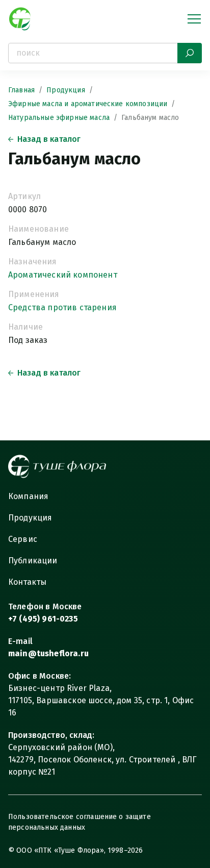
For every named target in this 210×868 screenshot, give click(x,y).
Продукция (65, 90)
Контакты (27, 582)
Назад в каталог (49, 139)
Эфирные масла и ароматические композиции (87, 104)
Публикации (33, 560)
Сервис (22, 539)
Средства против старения (62, 307)
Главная (21, 90)
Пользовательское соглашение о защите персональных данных (79, 822)
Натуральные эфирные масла (59, 117)
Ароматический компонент (62, 275)
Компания (28, 496)
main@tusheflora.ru (48, 653)
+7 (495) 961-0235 (43, 619)
